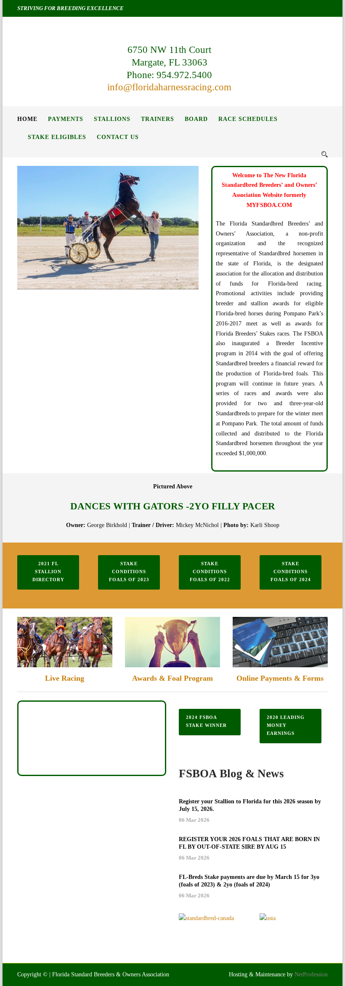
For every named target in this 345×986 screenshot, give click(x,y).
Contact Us (118, 137)
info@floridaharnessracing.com (169, 87)
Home (27, 119)
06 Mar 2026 (194, 820)
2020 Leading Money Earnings (286, 725)
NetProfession (311, 974)
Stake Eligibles (57, 137)
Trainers (157, 119)
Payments (65, 119)
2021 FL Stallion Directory (48, 571)
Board (196, 119)
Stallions (112, 119)
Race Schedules (248, 119)
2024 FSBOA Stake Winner (206, 721)
